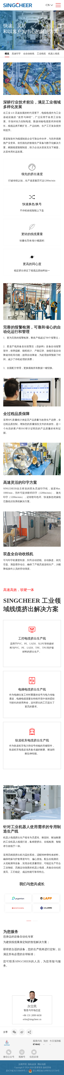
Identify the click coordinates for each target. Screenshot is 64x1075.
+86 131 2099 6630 (32, 1015)
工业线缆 (41, 53)
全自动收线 (28, 53)
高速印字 (16, 53)
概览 (7, 53)
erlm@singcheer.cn (32, 1019)
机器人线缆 (53, 53)
